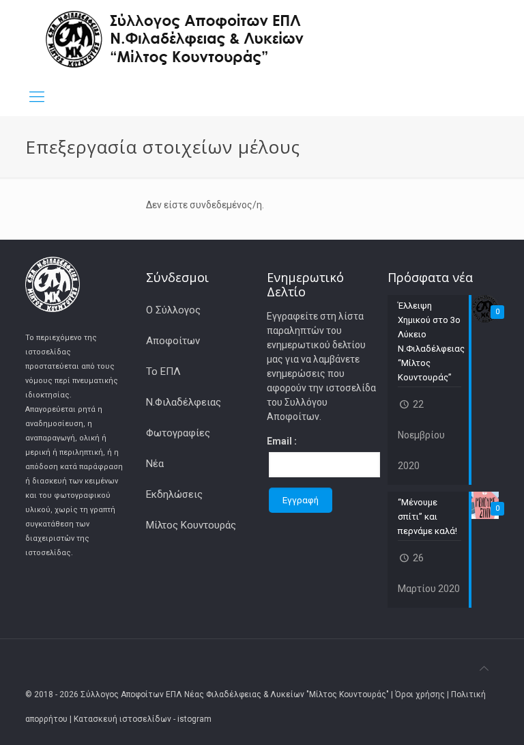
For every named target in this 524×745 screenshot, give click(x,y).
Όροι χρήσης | (423, 694)
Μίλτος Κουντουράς (191, 525)
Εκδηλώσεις (174, 494)
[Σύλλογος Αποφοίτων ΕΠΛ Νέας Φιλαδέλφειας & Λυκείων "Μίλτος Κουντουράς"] (175, 39)
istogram (194, 719)
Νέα (155, 464)
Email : (282, 441)
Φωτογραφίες (178, 433)
